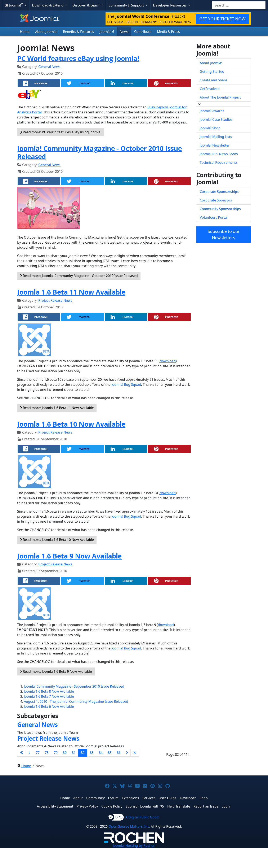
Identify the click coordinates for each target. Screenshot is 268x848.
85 (110, 752)
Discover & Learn (86, 5)
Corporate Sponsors (216, 200)
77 (38, 752)
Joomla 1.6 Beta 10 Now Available (71, 424)
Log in (226, 806)
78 (47, 752)
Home (25, 31)
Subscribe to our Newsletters (224, 234)
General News (49, 66)
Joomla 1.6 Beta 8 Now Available (49, 691)
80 (65, 752)
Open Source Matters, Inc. (129, 826)
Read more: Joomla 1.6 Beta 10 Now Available (58, 539)
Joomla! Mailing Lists (216, 136)
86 (119, 752)
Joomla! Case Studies (216, 119)
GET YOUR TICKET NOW (222, 19)
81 (74, 752)
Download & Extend (48, 5)
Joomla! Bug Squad (126, 384)
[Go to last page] (134, 753)
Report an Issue (205, 806)
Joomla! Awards (212, 111)
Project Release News (55, 300)
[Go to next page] (127, 753)
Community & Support (126, 5)
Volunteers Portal (214, 217)
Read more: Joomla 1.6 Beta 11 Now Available (58, 407)
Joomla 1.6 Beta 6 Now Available (49, 706)
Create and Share (213, 80)
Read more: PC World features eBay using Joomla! (61, 132)
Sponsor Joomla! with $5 (145, 806)
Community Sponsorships (220, 208)
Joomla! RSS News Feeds (219, 154)
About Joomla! (46, 31)
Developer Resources (170, 5)
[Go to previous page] (29, 753)
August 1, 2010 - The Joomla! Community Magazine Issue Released (76, 701)
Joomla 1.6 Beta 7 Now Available (49, 696)
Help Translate (178, 806)
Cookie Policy (111, 806)
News (124, 31)
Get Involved (210, 88)
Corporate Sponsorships (219, 191)
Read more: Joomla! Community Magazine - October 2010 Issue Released (80, 275)
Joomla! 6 (107, 31)
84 (101, 752)
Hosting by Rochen (134, 845)
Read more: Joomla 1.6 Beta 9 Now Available (57, 671)
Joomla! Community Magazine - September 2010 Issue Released (74, 686)
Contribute (142, 31)
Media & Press (168, 31)
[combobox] (238, 5)
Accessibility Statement (55, 806)
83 (92, 752)
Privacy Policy (87, 806)
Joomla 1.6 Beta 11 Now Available (71, 291)
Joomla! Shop (210, 128)
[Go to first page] (21, 753)
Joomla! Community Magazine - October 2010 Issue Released (99, 152)
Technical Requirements (219, 162)
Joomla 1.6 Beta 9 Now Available (69, 555)
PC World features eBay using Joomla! (78, 58)
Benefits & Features (78, 31)
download (168, 361)
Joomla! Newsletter (215, 145)
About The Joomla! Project (220, 97)
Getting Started (212, 71)
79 (56, 752)
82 (83, 752)
